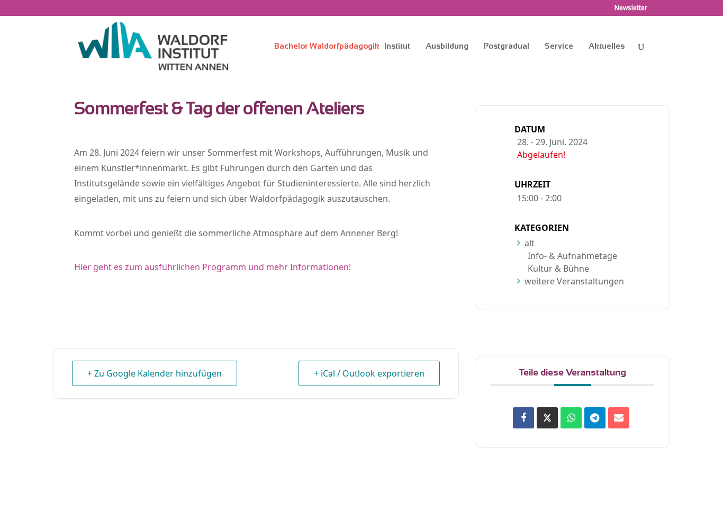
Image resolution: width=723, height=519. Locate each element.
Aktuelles (607, 46)
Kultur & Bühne (558, 268)
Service (559, 46)
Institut (397, 46)
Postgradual (506, 46)
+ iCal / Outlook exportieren (369, 373)
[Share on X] (547, 417)
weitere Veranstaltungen (574, 281)
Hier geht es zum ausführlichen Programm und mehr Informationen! (212, 267)
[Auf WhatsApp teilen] (571, 417)
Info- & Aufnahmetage (572, 256)
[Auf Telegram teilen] (594, 417)
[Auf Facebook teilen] (523, 417)
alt (530, 243)
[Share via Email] (618, 417)
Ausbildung (447, 46)
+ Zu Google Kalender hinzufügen (154, 373)
